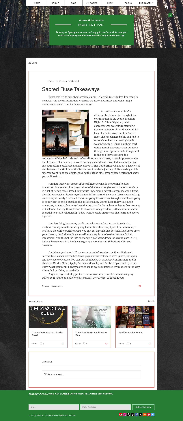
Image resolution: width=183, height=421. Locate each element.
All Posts (33, 63)
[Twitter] (152, 414)
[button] (170, 14)
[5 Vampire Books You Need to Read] (48, 317)
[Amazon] (140, 414)
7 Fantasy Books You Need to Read (91, 334)
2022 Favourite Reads (130, 332)
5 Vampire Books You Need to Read (47, 334)
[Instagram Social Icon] (124, 414)
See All (151, 301)
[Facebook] (136, 414)
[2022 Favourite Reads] (135, 317)
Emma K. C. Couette (91, 19)
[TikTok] (132, 414)
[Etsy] (144, 414)
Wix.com (71, 415)
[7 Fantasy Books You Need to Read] (91, 317)
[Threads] (128, 414)
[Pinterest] (148, 414)
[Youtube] (120, 414)
